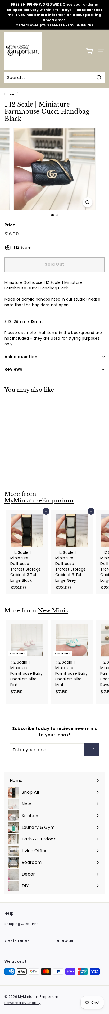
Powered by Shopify (22, 1002)
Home (9, 94)
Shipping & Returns (21, 923)
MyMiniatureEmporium (39, 500)
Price (10, 225)
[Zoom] (88, 202)
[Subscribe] (91, 749)
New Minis (53, 610)
